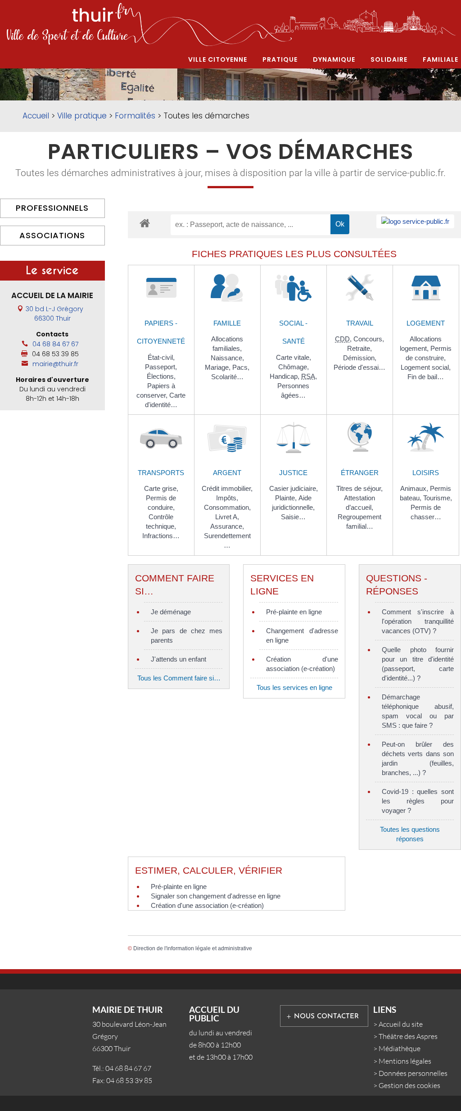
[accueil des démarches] (145, 222)
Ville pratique (82, 115)
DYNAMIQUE (334, 59)
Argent (227, 472)
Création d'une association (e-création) (207, 905)
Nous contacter (326, 1016)
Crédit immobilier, (227, 488)
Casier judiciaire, (293, 488)
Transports (161, 472)
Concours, (368, 339)
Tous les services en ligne (294, 687)
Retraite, (359, 348)
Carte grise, (161, 488)
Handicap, (285, 376)
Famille (227, 323)
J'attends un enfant (178, 659)
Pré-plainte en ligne (294, 612)
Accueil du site (401, 1024)
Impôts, (227, 498)
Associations (52, 235)
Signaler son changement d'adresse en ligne (215, 896)
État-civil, (161, 357)
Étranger (360, 472)
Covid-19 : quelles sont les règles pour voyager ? (418, 801)
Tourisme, (437, 498)
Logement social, (426, 367)
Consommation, (227, 507)
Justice (293, 472)
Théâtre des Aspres (408, 1036)
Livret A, (227, 517)
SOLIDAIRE (389, 59)
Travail (359, 323)
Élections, (161, 376)
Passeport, (161, 367)
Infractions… (161, 536)
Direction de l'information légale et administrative (192, 948)
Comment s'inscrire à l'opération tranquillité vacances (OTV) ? (418, 621)
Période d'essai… (359, 367)
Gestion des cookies (409, 1085)
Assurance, (227, 526)
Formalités (135, 115)
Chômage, (293, 367)
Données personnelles (413, 1073)
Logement (426, 323)
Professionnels (52, 207)
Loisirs (425, 472)
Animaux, (415, 488)
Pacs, (240, 367)
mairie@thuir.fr (55, 363)
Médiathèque (399, 1048)
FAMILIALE (440, 59)
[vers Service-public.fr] (415, 221)
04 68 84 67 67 (55, 344)
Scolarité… (227, 377)
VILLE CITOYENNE (217, 59)
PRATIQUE (280, 59)
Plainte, (286, 498)
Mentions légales (405, 1061)
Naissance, (227, 358)
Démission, (359, 358)
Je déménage (171, 612)
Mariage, (218, 367)
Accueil (36, 115)
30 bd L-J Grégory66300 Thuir (54, 313)
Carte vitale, (293, 357)
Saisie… (293, 517)
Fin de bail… (425, 377)
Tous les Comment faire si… (179, 678)
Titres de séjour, (359, 488)
